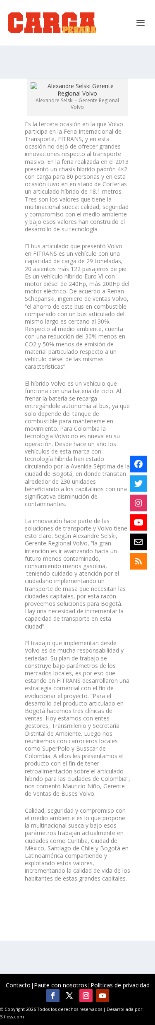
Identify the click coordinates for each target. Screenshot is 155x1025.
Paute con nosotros (60, 985)
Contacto (18, 985)
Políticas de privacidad (120, 985)
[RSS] (138, 561)
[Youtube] (138, 522)
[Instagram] (138, 502)
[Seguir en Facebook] (53, 995)
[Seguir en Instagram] (86, 995)
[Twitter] (138, 483)
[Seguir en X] (69, 995)
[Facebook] (138, 464)
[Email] (138, 541)
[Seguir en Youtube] (102, 995)
